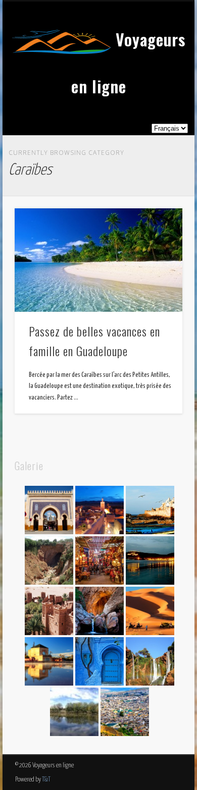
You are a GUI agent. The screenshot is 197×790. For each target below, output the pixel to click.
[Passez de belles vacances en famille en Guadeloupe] (98, 260)
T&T (46, 779)
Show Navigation (157, 90)
